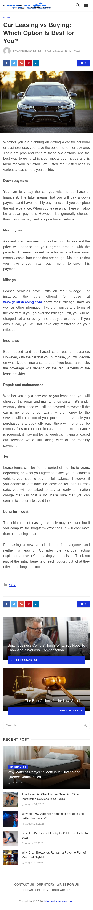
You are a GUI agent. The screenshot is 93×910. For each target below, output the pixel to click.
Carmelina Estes (28, 50)
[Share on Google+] (21, 63)
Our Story (45, 884)
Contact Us (24, 884)
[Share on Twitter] (14, 63)
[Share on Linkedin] (36, 63)
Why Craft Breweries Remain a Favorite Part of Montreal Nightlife (54, 855)
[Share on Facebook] (6, 63)
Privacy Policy (35, 890)
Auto (6, 18)
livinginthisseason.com (59, 901)
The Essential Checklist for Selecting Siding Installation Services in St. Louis (51, 797)
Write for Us (68, 884)
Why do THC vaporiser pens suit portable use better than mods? (53, 816)
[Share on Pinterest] (28, 63)
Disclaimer (60, 890)
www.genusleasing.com (22, 302)
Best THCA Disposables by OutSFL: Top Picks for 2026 (55, 835)
